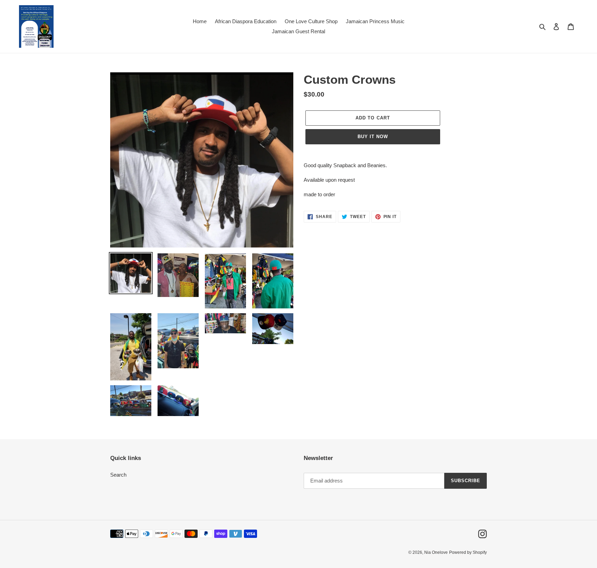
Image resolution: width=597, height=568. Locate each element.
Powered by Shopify (468, 552)
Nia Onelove (436, 552)
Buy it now (373, 136)
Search (118, 475)
